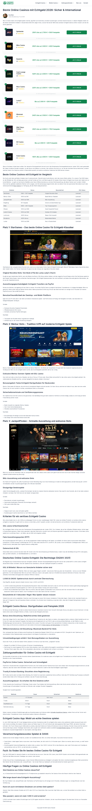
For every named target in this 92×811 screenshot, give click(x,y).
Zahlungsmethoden (66, 3)
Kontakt (86, 3)
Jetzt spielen (77, 32)
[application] (46, 3)
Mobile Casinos (53, 3)
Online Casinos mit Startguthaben (51, 625)
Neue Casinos (17, 185)
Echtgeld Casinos (40, 3)
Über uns (78, 3)
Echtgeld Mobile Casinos (63, 728)
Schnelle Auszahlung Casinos (59, 712)
